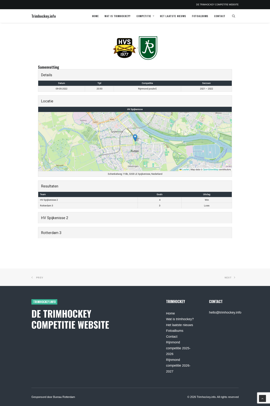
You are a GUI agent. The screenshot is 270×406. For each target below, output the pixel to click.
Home (95, 16)
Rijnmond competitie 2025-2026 (178, 348)
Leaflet (185, 169)
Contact (219, 16)
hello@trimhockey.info (225, 312)
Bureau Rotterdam (64, 396)
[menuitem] (95, 16)
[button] (235, 16)
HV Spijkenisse (135, 109)
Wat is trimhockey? (118, 16)
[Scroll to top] (262, 398)
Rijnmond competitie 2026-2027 (178, 365)
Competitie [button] (143, 16)
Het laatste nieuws (173, 16)
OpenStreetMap (211, 169)
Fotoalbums (200, 16)
